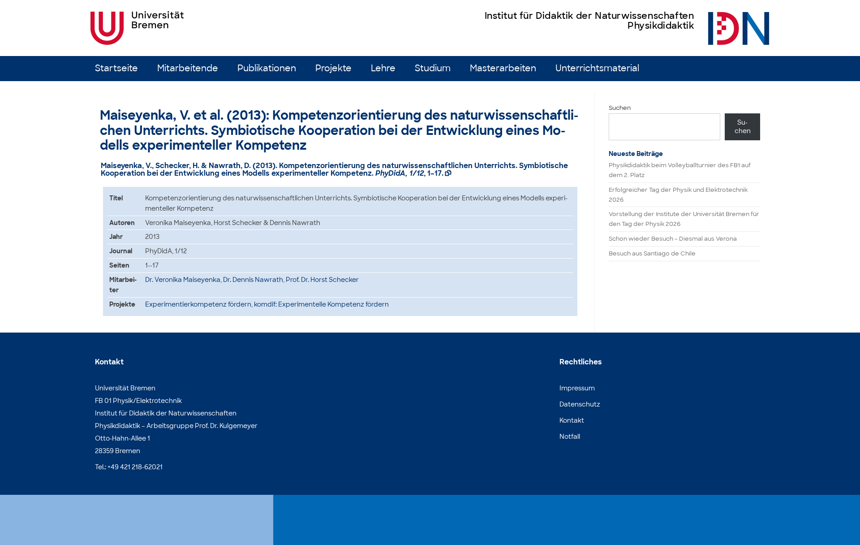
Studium (433, 68)
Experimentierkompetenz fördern (198, 304)
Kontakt (571, 420)
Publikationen (266, 68)
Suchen (620, 108)
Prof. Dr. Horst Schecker (322, 280)
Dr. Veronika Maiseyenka (182, 280)
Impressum (577, 388)
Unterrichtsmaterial (597, 68)
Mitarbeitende (187, 68)
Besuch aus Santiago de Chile (652, 253)
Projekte (333, 68)
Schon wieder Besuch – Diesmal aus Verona (673, 238)
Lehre (383, 68)
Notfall (569, 437)
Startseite (116, 68)
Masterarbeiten (503, 68)
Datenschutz (579, 404)
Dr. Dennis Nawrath (253, 280)
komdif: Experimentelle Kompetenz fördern (321, 304)
